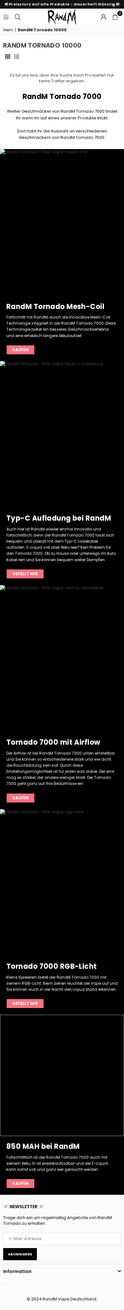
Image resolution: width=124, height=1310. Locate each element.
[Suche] (17, 16)
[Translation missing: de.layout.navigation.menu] (6, 16)
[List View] (16, 56)
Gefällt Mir (25, 573)
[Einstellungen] (103, 16)
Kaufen (20, 349)
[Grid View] (7, 56)
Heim (8, 30)
